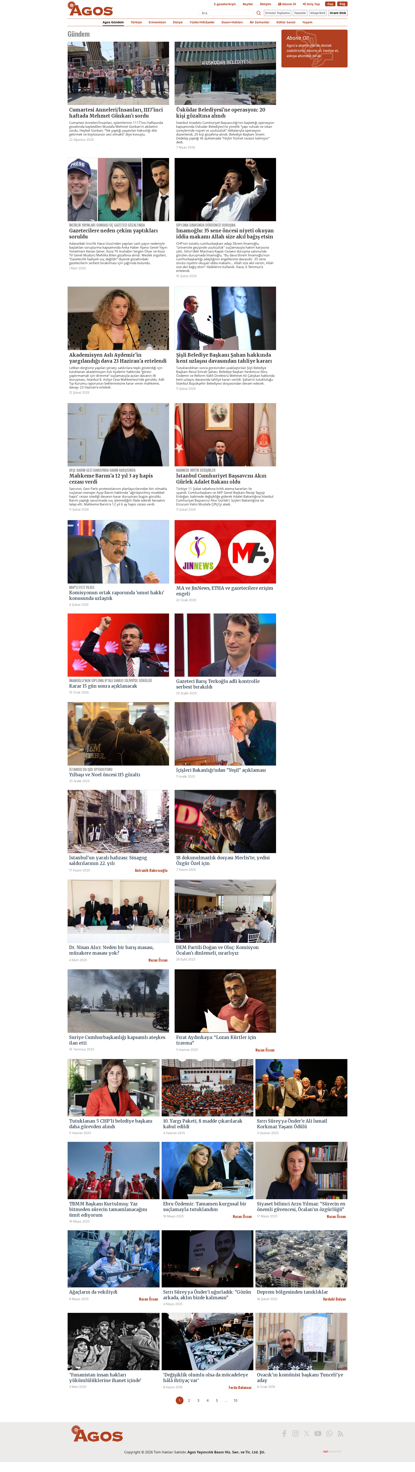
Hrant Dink (338, 13)
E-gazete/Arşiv (225, 4)
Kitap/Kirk (318, 13)
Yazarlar (300, 13)
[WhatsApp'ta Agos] (329, 1433)
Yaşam (307, 22)
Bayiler (248, 4)
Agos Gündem (113, 22)
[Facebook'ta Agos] (284, 1433)
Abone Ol (288, 4)
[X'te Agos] (306, 1433)
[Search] (258, 13)
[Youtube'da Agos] (317, 1433)
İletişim (265, 4)
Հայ (330, 4)
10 (235, 1400)
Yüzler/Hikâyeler (202, 22)
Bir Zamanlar (260, 22)
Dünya (178, 22)
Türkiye (136, 22)
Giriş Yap (313, 4)
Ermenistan (157, 22)
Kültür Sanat (285, 22)
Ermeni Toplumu (277, 13)
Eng (342, 4)
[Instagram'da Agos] (295, 1433)
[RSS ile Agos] (340, 1433)
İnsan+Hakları (232, 22)
